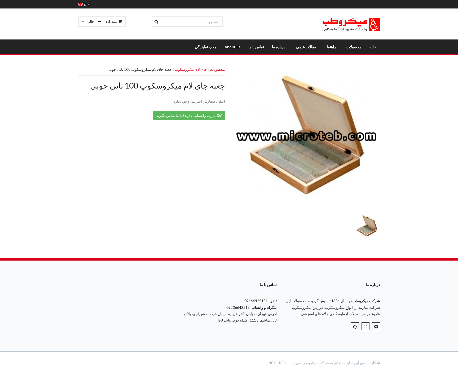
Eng (86, 4)
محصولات (217, 69)
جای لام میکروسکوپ (190, 69)
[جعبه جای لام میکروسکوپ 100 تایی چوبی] (306, 136)
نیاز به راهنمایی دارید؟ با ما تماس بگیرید (186, 115)
